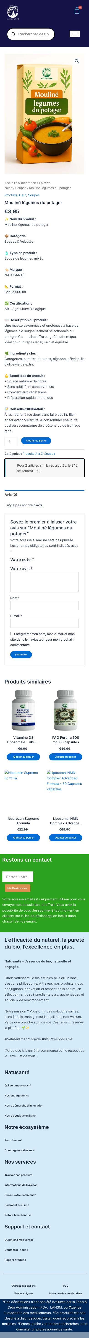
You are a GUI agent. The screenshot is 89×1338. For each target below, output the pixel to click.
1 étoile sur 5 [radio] (38, 561)
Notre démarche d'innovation (24, 1105)
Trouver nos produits (18, 1175)
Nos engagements (17, 1095)
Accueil (10, 183)
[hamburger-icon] (75, 34)
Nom (15, 598)
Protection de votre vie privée (65, 1293)
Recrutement (13, 1140)
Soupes (20, 188)
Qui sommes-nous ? (18, 1085)
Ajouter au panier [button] (23, 756)
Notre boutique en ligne (20, 1115)
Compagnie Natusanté (19, 1150)
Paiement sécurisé (17, 1205)
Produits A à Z (15, 195)
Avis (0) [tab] (11, 495)
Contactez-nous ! (16, 1249)
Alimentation (27, 183)
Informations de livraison (21, 1185)
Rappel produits (15, 1260)
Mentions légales (23, 1293)
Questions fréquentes (19, 1239)
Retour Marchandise (18, 1215)
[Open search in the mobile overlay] (31, 34)
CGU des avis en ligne (23, 1285)
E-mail (16, 616)
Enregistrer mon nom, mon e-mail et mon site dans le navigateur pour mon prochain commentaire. (42, 639)
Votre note (22, 559)
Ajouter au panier (36, 440)
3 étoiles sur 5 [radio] (48, 561)
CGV (65, 1285)
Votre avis (21, 568)
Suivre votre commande (20, 1195)
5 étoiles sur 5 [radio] (57, 561)
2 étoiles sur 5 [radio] (43, 561)
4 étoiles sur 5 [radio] (53, 561)
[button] (77, 61)
